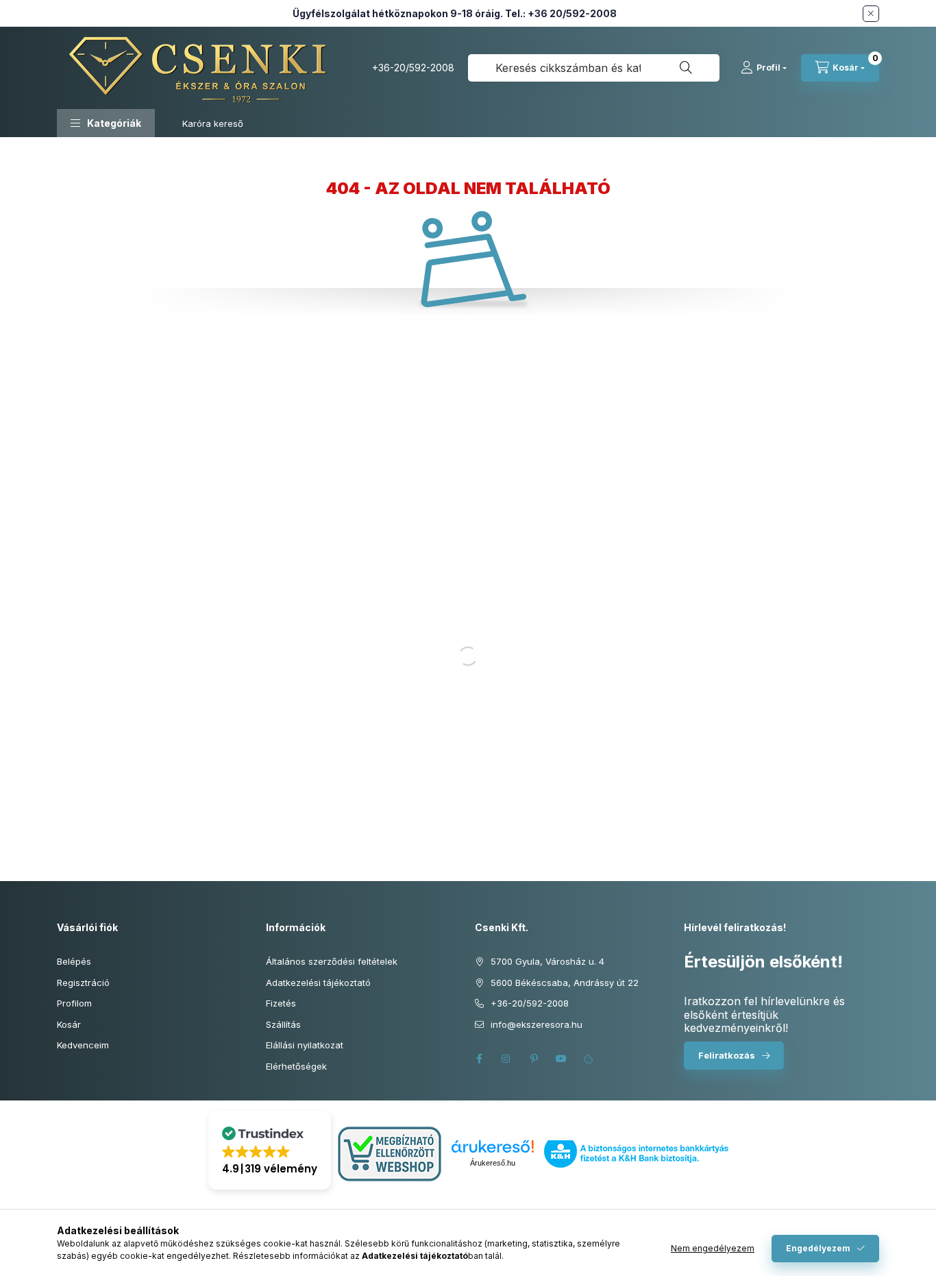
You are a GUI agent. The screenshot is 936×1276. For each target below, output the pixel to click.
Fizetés (281, 1003)
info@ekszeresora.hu (536, 1024)
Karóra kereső (212, 123)
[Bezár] (871, 13)
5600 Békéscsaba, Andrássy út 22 (565, 982)
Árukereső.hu (492, 1163)
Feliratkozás (726, 1055)
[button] (106, 123)
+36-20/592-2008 (413, 67)
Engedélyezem (818, 1248)
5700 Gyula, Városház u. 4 (547, 961)
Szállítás (283, 1024)
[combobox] (593, 68)
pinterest (533, 1058)
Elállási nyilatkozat (304, 1044)
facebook (479, 1058)
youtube (561, 1058)
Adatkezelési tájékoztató (318, 982)
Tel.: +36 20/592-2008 (561, 13)
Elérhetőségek (296, 1066)
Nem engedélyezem (712, 1248)
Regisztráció (83, 982)
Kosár (69, 1024)
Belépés (74, 961)
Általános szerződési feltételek (331, 961)
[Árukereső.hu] (493, 1146)
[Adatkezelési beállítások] (588, 1058)
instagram (506, 1058)
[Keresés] (686, 68)
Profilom (74, 1003)
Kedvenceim (83, 1044)
